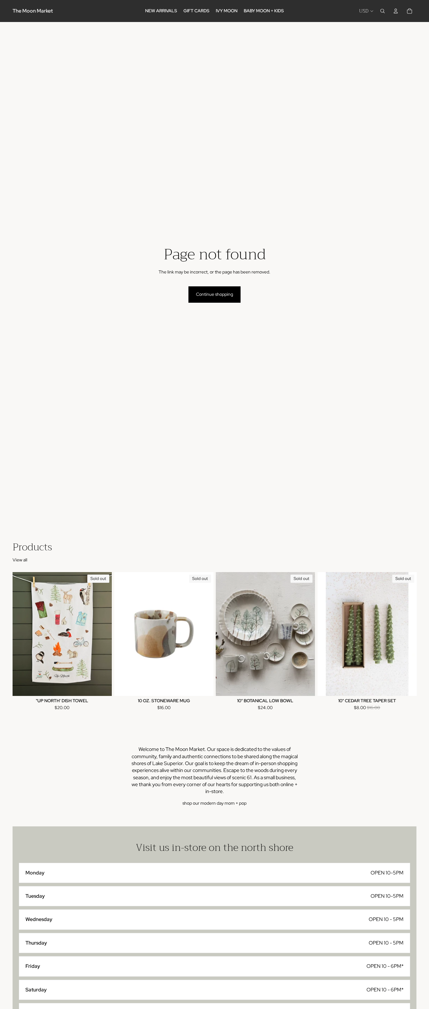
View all (20, 560)
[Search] (382, 11)
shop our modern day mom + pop (214, 803)
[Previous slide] (123, 634)
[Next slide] (203, 634)
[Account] (396, 11)
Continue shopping (214, 294)
